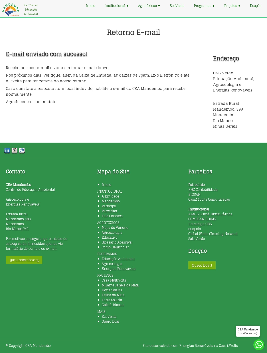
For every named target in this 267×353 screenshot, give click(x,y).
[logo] (20, 9)
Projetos (232, 6)
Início (90, 6)
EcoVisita (177, 6)
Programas (204, 6)
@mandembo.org (24, 260)
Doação (255, 6)
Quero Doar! (202, 265)
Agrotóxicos (149, 6)
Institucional (116, 6)
